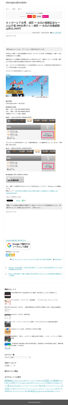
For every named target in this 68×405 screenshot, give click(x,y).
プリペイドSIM (53, 388)
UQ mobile (22, 383)
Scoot (10, 383)
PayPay (61, 380)
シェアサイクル (25, 385)
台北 (41, 259)
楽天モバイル (45, 16)
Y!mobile (56, 383)
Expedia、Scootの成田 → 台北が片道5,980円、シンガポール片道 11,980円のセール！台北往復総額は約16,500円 (35, 268)
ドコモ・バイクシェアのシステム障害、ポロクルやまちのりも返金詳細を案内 (34, 321)
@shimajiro (58, 259)
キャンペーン (19, 259)
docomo (29, 16)
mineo (51, 380)
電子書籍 (45, 391)
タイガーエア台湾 (33, 259)
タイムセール (58, 385)
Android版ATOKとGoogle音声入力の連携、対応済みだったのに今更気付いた (34, 292)
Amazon (8, 380)
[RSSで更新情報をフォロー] (13, 255)
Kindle (42, 380)
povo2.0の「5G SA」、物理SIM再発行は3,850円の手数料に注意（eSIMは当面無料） (36, 307)
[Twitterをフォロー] (7, 255)
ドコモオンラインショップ (18, 388)
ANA (14, 380)
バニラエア (40, 388)
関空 (42, 391)
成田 (44, 259)
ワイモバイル (18, 391)
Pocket (18, 200)
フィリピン (46, 388)
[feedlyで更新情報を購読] (10, 255)
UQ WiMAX (27, 383)
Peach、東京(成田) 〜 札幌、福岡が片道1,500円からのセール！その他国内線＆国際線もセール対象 (35, 274)
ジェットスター (34, 385)
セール (26, 259)
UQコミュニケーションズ (38, 383)
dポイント (27, 380)
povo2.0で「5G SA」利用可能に (20, 314)
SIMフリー (15, 383)
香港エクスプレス (55, 391)
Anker (16, 380)
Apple (19, 380)
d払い (32, 380)
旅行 (60, 32)
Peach (6, 383)
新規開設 (49, 259)
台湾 (56, 32)
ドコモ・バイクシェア (33, 388)
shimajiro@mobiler (16, 2)
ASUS (22, 380)
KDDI (34, 16)
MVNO (56, 380)
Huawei (35, 380)
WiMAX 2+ (50, 383)
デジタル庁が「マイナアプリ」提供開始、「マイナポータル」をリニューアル (34, 300)
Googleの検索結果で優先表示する (16, 240)
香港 (48, 391)
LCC (53, 32)
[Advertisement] (36, 40)
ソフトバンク (50, 386)
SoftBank (39, 16)
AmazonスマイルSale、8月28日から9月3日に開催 (26, 329)
